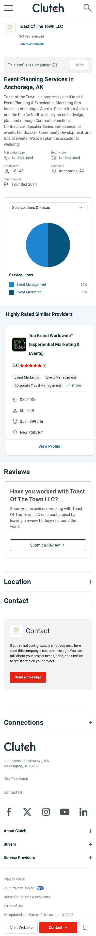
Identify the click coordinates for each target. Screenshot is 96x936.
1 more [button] (75, 385)
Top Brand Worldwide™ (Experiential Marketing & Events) (54, 344)
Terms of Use (13, 906)
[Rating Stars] (30, 365)
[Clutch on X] (27, 812)
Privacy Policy (14, 879)
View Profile (49, 446)
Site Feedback (16, 779)
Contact (55, 927)
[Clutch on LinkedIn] (83, 812)
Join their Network (31, 44)
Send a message (28, 677)
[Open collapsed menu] (8, 8)
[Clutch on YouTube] (65, 812)
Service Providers (19, 857)
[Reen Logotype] (19, 344)
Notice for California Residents (27, 897)
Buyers (10, 844)
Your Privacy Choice (19, 888)
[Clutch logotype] (48, 7)
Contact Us (13, 792)
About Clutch (15, 831)
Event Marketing (28, 292)
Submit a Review (45, 545)
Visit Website (21, 927)
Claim (79, 65)
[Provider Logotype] (10, 28)
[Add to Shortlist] (85, 927)
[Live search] (88, 8)
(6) (44, 365)
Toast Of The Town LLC (41, 26)
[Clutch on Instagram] (46, 812)
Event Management (31, 284)
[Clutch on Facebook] (9, 812)
